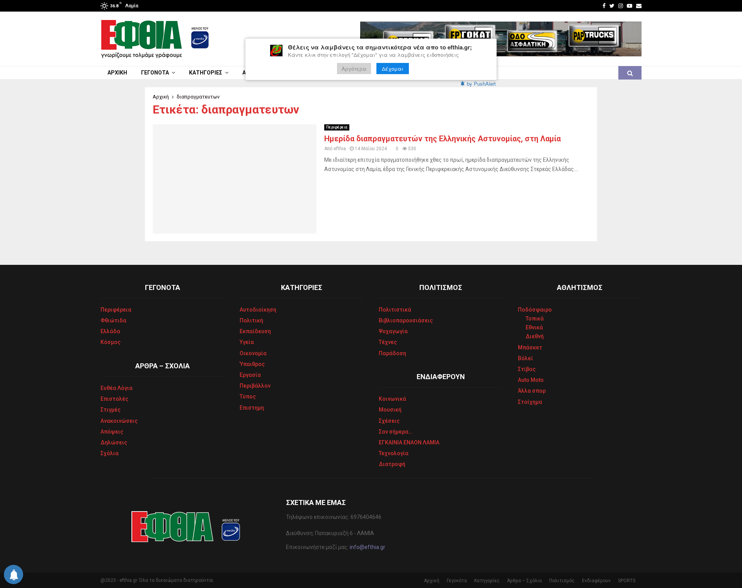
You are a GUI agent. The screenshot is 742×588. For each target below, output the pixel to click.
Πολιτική (251, 320)
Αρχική (117, 72)
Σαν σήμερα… (395, 432)
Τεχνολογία (393, 453)
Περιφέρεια (336, 127)
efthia (340, 148)
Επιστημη (252, 408)
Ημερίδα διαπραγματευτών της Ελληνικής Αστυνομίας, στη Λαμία (442, 138)
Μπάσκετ (530, 347)
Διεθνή (535, 336)
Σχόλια (109, 453)
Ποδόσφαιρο (535, 310)
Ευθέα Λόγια (116, 388)
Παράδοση (392, 353)
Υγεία (247, 342)
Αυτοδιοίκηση (258, 310)
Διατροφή (392, 464)
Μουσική (390, 410)
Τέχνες (388, 342)
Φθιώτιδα (113, 320)
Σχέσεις (389, 421)
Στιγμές (110, 410)
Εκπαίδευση (255, 331)
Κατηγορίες (205, 72)
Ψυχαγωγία (393, 331)
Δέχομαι (392, 68)
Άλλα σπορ (532, 391)
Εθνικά (534, 327)
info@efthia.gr (367, 547)
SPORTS (626, 580)
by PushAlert (481, 83)
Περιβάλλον (255, 386)
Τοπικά (535, 318)
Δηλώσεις (113, 442)
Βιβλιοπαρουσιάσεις (406, 320)
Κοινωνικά (392, 399)
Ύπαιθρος (252, 364)
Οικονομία (253, 353)
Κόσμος (110, 342)
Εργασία (250, 375)
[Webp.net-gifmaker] (501, 39)
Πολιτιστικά (395, 310)
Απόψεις (111, 432)
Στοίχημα (530, 402)
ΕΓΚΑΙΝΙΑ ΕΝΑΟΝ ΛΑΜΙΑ (409, 442)
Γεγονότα (155, 72)
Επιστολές (114, 399)
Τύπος (248, 396)
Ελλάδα (110, 331)
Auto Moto (531, 380)
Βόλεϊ (525, 358)
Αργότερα (354, 68)
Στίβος (527, 369)
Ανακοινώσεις (119, 421)
